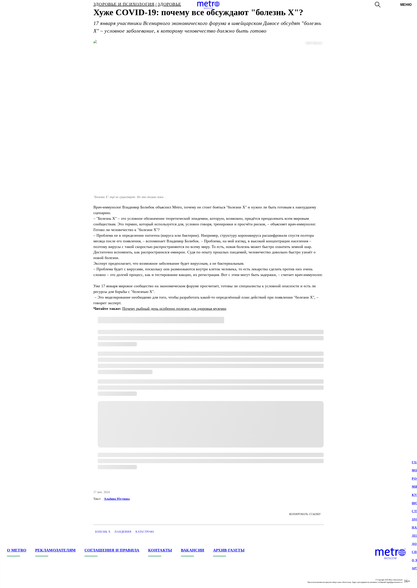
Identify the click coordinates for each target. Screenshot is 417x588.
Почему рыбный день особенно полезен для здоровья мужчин (174, 308)
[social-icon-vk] (10, 581)
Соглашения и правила (111, 550)
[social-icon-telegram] (19, 581)
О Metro (16, 550)
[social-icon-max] (36, 581)
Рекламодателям (55, 550)
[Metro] (208, 4)
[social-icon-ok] (27, 581)
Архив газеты (229, 550)
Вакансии (192, 550)
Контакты (160, 550)
